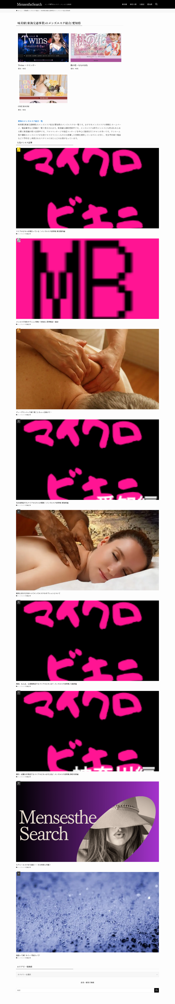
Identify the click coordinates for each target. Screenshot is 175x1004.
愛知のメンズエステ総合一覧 (30, 121)
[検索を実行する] (156, 990)
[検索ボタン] (156, 4)
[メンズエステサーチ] (29, 4)
